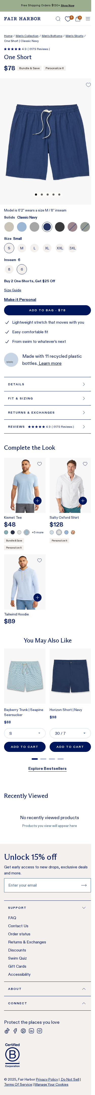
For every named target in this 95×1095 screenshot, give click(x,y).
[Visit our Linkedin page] (31, 1031)
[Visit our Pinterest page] (23, 1031)
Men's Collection (27, 36)
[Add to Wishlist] (88, 85)
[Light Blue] (66, 532)
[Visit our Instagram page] (39, 1031)
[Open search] (58, 19)
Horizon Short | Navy (66, 709)
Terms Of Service (18, 1084)
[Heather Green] (6, 532)
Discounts (17, 950)
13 (11, 299)
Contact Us (18, 925)
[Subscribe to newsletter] (84, 885)
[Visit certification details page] (47, 1055)
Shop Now (67, 5)
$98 (53, 717)
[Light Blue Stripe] (52, 532)
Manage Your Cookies (51, 1084)
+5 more (37, 532)
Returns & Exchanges (27, 942)
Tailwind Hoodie (16, 614)
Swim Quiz (17, 958)
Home (8, 36)
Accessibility (19, 974)
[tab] (35, 759)
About (15, 989)
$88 (7, 722)
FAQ (12, 917)
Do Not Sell (69, 1079)
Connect (17, 1003)
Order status (19, 934)
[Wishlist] (68, 19)
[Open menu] (88, 19)
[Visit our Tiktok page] (7, 1031)
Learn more (50, 363)
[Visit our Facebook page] (15, 1031)
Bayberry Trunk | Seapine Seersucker (23, 712)
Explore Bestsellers (47, 768)
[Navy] (13, 532)
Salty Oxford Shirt (64, 517)
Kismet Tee (13, 517)
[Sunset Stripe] (73, 532)
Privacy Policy (47, 1079)
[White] (19, 532)
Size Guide (12, 290)
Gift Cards (17, 966)
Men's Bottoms (52, 36)
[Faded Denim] (27, 532)
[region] (47, 702)
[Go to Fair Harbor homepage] (22, 18)
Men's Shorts (74, 36)
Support (17, 908)
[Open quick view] (37, 501)
